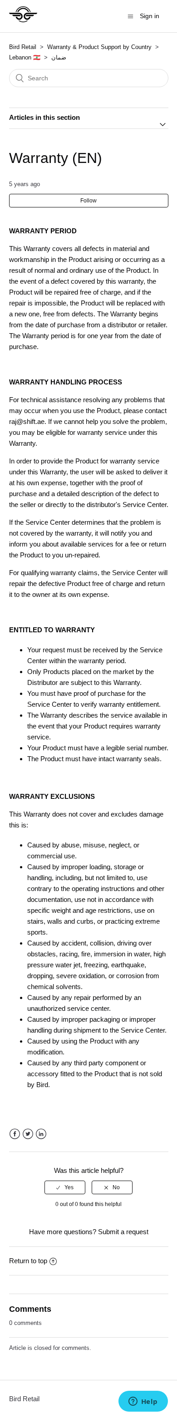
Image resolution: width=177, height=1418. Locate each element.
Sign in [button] (149, 16)
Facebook (14, 1134)
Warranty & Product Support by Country (100, 47)
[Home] (23, 21)
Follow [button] (88, 200)
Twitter (28, 1134)
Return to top (28, 1261)
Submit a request (123, 1232)
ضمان (58, 57)
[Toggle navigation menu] (130, 16)
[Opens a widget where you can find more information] (143, 1402)
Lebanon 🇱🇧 (24, 57)
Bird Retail (22, 47)
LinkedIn (41, 1134)
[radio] (64, 1187)
